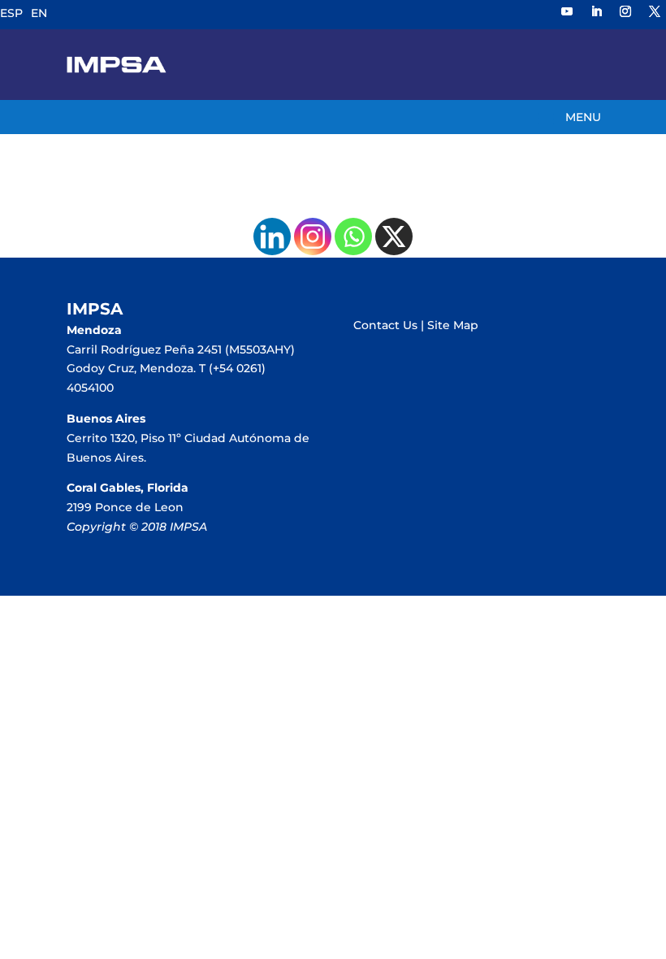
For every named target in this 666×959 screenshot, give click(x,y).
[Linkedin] (272, 236)
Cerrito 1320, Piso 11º (125, 438)
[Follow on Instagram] (625, 11)
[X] (394, 236)
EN (39, 13)
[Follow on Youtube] (567, 11)
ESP (11, 13)
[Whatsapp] (353, 236)
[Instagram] (312, 236)
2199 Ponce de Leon (125, 507)
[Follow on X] (654, 11)
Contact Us (385, 325)
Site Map (452, 325)
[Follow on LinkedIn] (596, 11)
